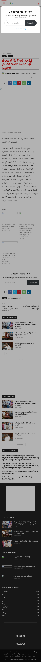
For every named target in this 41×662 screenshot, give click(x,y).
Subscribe (30, 23)
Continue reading (20, 28)
